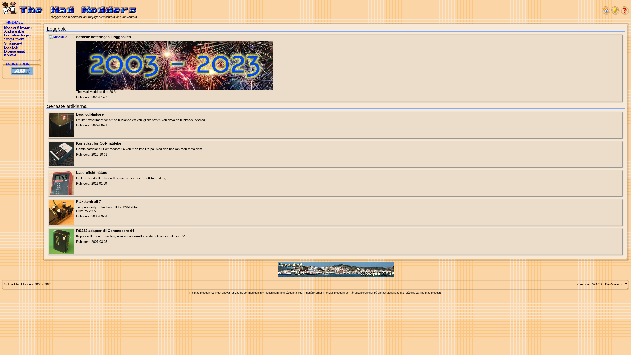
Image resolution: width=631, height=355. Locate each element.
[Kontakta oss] (615, 14)
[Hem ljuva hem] (606, 14)
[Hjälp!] (625, 14)
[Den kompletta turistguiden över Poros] (336, 276)
